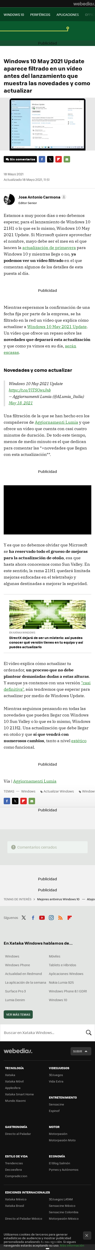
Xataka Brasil (14, 1205)
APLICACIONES (67, 14)
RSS (60, 917)
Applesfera (13, 1087)
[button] (41, 197)
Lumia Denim (15, 999)
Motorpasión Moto (62, 1140)
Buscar (89, 1032)
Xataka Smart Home (19, 1094)
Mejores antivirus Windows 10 (58, 899)
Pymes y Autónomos (63, 1169)
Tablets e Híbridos (62, 965)
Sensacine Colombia (63, 1212)
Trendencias (14, 1163)
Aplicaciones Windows (66, 973)
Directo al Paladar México (23, 1218)
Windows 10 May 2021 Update (57, 326)
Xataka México (16, 1199)
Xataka (10, 1075)
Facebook (42, 159)
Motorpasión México (64, 1218)
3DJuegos (56, 1075)
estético (78, 740)
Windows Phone (17, 965)
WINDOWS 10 (14, 14)
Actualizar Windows (59, 791)
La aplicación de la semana (25, 982)
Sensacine (56, 1104)
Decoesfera (13, 1169)
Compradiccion (16, 1176)
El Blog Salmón (59, 1163)
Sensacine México (62, 1205)
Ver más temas (18, 1014)
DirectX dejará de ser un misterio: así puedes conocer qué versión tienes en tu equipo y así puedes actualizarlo (46, 642)
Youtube (42, 917)
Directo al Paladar (18, 1133)
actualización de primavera (49, 247)
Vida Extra (56, 1081)
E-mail (67, 159)
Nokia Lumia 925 (61, 982)
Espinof (54, 1110)
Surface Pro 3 (15, 991)
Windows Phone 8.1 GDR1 (68, 991)
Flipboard (58, 159)
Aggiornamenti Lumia (56, 422)
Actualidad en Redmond (23, 973)
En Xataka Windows (22, 632)
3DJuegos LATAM (61, 1199)
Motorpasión (58, 1133)
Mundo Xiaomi (15, 1100)
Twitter (50, 159)
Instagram (51, 917)
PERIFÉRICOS (40, 14)
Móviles (54, 956)
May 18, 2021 (21, 403)
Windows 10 (58, 999)
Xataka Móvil (14, 1081)
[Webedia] (84, 3)
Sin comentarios (22, 159)
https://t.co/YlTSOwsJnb (30, 390)
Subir (77, 1051)
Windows (28, 791)
